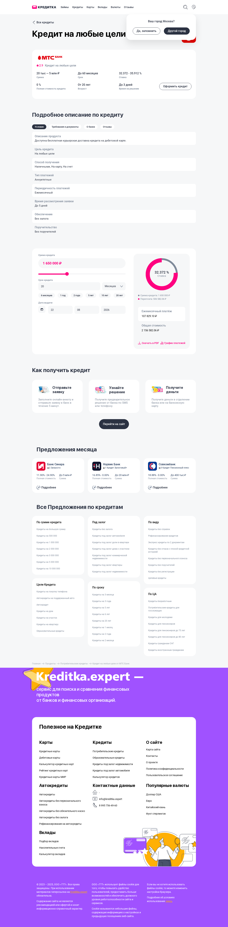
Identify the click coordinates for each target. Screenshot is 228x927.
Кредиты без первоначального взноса (167, 558)
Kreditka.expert (78, 891)
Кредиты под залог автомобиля (108, 536)
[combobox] (114, 286)
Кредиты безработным (160, 601)
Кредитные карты (49, 751)
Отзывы (129, 7)
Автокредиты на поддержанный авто (55, 598)
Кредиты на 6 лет (101, 614)
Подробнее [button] (48, 487)
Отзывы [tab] (107, 126)
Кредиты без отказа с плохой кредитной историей (168, 550)
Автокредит (42, 605)
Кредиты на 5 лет (101, 607)
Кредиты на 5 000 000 (48, 562)
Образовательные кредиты (50, 631)
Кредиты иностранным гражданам (166, 650)
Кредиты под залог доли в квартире (110, 542)
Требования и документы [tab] (65, 126)
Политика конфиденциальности (165, 768)
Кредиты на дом (45, 611)
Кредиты (77, 7)
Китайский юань (155, 807)
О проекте (152, 762)
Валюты (115, 7)
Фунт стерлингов (156, 813)
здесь (169, 901)
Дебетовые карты (49, 757)
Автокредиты (47, 794)
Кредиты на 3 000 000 (48, 555)
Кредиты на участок (47, 618)
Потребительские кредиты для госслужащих (163, 609)
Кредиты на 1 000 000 (48, 542)
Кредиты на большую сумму (51, 529)
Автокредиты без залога (53, 817)
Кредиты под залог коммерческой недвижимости (109, 557)
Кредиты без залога (102, 529)
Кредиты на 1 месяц (102, 627)
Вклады (102, 7)
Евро (149, 800)
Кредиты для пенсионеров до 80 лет (166, 637)
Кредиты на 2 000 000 (48, 549)
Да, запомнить (146, 31)
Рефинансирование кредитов (163, 536)
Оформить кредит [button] (175, 86)
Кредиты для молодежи (160, 617)
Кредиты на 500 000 (47, 536)
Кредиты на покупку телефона (52, 591)
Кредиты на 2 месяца (103, 640)
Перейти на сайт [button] (114, 424)
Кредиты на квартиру (47, 624)
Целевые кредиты (157, 578)
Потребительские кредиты (74, 663)
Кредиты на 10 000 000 (48, 568)
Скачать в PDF (150, 343)
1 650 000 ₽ (52, 263)
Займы (65, 7)
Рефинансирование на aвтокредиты (60, 823)
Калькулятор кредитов (106, 777)
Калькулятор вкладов (52, 854)
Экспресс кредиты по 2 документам (166, 542)
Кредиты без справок (159, 529)
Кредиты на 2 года (101, 634)
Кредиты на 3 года (101, 601)
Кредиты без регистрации (161, 571)
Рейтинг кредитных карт (53, 770)
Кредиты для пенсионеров (161, 624)
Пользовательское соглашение (164, 775)
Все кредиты (45, 22)
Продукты (50, 663)
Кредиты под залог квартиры (107, 565)
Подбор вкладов (49, 841)
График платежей (174, 343)
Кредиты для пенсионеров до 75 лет (166, 630)
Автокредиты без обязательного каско (62, 811)
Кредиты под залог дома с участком (110, 549)
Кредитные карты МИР (52, 777)
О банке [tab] (91, 126)
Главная (36, 663)
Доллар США (153, 794)
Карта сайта (153, 749)
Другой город (177, 31)
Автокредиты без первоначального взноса (60, 802)
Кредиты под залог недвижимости (109, 571)
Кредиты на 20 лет (101, 621)
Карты (90, 7)
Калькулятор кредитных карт (56, 764)
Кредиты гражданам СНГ (161, 643)
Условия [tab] (39, 126)
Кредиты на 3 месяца (103, 594)
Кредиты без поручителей (161, 565)
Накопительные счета (52, 847)
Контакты (152, 756)
